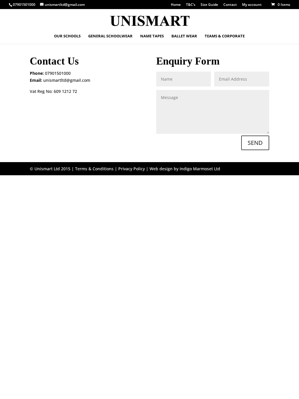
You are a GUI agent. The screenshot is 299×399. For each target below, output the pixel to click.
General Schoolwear (110, 36)
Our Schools (67, 36)
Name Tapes (152, 36)
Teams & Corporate (225, 36)
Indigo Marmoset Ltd (200, 168)
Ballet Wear (184, 36)
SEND (255, 143)
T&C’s (190, 5)
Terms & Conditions (94, 168)
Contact (230, 5)
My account (252, 5)
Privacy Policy (131, 168)
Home (176, 5)
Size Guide (209, 5)
